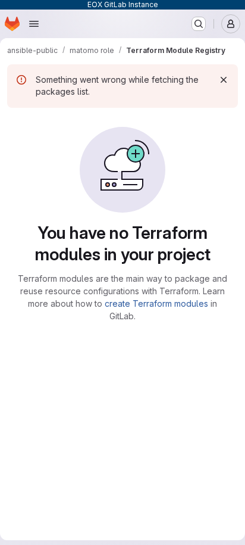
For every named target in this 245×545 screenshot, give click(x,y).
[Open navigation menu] (33, 23)
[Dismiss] (223, 80)
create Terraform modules (156, 303)
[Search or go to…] (198, 24)
